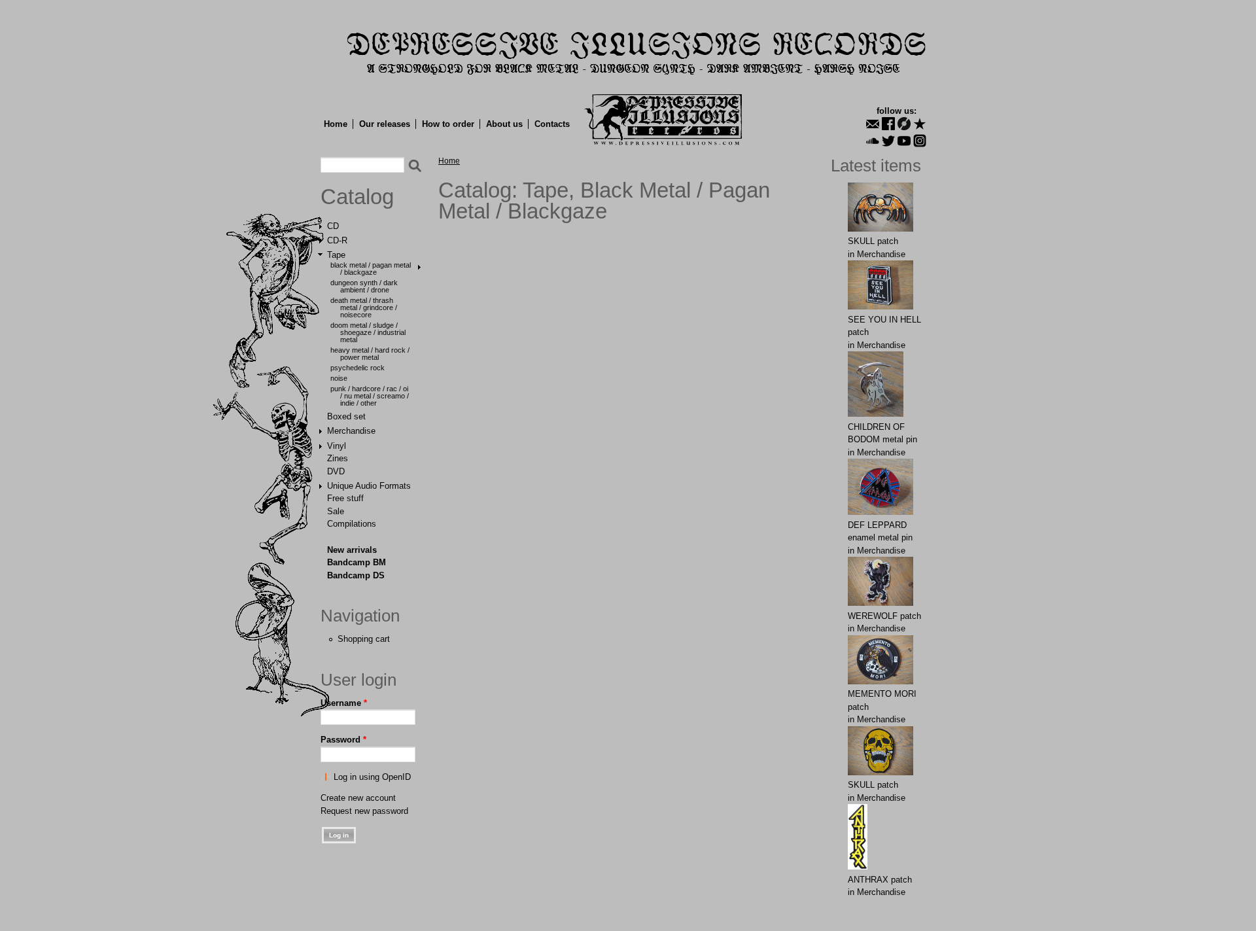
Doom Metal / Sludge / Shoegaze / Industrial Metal (368, 332)
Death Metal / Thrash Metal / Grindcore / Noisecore (363, 307)
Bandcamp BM (356, 562)
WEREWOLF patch (884, 616)
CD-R (337, 240)
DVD (336, 471)
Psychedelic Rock (357, 368)
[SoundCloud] (872, 140)
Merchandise (351, 431)
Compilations (351, 524)
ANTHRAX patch (880, 880)
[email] (872, 123)
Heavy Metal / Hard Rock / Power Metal (370, 353)
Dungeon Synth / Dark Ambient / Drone (364, 286)
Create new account (358, 798)
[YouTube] (904, 140)
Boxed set (346, 416)
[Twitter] (888, 140)
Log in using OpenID (372, 777)
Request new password (364, 811)
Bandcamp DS (356, 575)
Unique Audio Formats (369, 486)
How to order (448, 124)
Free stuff (345, 498)
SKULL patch (873, 241)
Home (335, 124)
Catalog (357, 197)
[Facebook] (888, 123)
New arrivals (352, 550)
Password (343, 740)
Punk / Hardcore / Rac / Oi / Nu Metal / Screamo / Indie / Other (369, 396)
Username (344, 703)
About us (504, 124)
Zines (337, 458)
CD (333, 226)
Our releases (384, 124)
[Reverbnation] (919, 123)
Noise (338, 378)
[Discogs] (904, 123)
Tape (336, 255)
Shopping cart (364, 639)
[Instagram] (919, 140)
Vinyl (336, 446)
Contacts (552, 124)
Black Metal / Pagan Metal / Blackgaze (370, 268)
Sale (335, 511)
